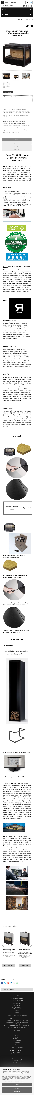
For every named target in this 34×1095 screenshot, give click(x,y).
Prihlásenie (17, 1042)
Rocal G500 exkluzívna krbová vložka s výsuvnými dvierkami (9, 951)
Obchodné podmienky (17, 998)
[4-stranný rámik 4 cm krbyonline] (17, 745)
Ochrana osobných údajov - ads (17, 1027)
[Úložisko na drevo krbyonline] (17, 723)
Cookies (17, 1012)
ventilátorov (27, 855)
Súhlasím (17, 1084)
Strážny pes (16, 149)
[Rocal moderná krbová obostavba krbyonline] (17, 909)
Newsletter (17, 1005)
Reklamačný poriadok (17, 1000)
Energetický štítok (16, 146)
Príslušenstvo (17, 1039)
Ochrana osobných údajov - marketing (17, 1024)
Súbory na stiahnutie (17, 143)
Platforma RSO (17, 1003)
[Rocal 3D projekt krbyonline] (17, 879)
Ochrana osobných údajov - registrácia (17, 1022)
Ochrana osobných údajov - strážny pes (17, 1020)
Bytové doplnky (17, 1040)
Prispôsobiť (17, 1088)
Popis (16, 139)
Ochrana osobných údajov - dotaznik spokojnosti (17, 1025)
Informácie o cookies (19, 1081)
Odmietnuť (17, 1091)
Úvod (27, 19)
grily (21, 802)
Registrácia (17, 1044)
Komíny (17, 1037)
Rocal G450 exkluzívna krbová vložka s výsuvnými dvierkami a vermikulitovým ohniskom (25, 951)
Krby (32, 19)
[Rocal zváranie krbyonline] (17, 894)
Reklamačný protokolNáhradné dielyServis (17, 1008)
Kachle (17, 1035)
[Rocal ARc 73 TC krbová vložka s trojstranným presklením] (17, 68)
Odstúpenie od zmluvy (17, 1002)
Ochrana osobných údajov (17, 1019)
